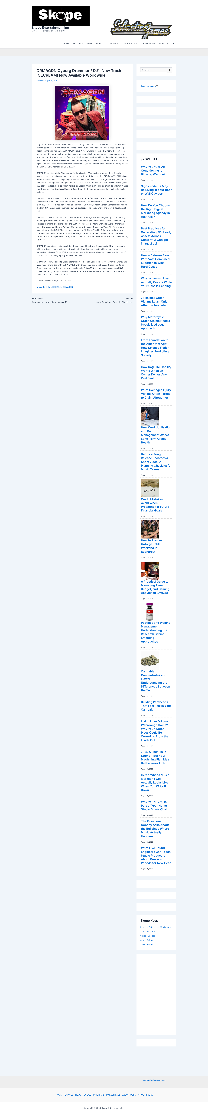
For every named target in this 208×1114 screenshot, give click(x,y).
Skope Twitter (146, 940)
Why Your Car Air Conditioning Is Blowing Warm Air (153, 170)
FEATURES (68, 1095)
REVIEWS (87, 1095)
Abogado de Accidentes (154, 1080)
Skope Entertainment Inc (50, 27)
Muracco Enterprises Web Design (155, 927)
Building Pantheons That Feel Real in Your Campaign (156, 705)
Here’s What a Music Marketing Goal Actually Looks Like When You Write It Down (155, 782)
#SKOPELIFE (98, 1095)
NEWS (78, 1095)
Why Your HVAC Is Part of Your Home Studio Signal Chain (154, 805)
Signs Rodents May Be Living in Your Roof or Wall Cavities (156, 189)
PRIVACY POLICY (145, 1095)
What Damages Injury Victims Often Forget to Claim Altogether (156, 393)
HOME (59, 1095)
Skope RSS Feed (147, 936)
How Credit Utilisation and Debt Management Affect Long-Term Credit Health (156, 435)
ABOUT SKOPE (129, 1095)
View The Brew (147, 944)
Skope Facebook (148, 931)
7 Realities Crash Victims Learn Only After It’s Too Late (154, 301)
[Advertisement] (158, 993)
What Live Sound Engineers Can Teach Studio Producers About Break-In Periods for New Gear (156, 855)
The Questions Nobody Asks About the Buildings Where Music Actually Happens (155, 828)
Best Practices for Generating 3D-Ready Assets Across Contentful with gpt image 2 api (156, 236)
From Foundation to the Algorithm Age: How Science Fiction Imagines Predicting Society (155, 347)
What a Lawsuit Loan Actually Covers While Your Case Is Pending (156, 282)
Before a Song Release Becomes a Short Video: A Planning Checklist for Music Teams (156, 462)
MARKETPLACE (113, 1095)
